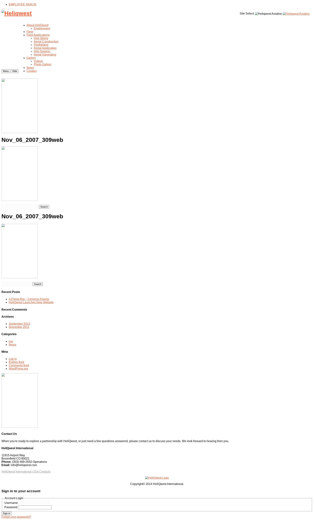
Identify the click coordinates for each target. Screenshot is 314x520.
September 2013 (19, 323)
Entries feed (16, 362)
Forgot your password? (16, 516)
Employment (42, 28)
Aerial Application (45, 48)
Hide (14, 71)
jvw (11, 341)
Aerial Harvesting (45, 54)
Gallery (31, 57)
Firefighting (41, 44)
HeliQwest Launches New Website (31, 302)
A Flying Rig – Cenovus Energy (29, 299)
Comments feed (19, 365)
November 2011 (19, 327)
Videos (38, 61)
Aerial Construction (46, 41)
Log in (13, 358)
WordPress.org (18, 368)
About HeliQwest (37, 25)
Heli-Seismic (42, 51)
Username (11, 502)
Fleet (30, 31)
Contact (32, 70)
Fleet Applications (38, 35)
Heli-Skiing (41, 38)
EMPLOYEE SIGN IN (22, 4)
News (30, 67)
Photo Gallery (42, 64)
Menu (6, 71)
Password (10, 507)
